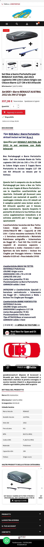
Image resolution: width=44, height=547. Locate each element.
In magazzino (7, 403)
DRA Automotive (12, 395)
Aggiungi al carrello (13, 112)
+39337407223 (15, 4)
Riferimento (6, 86)
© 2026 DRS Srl (22, 545)
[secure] (22, 537)
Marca (4, 395)
